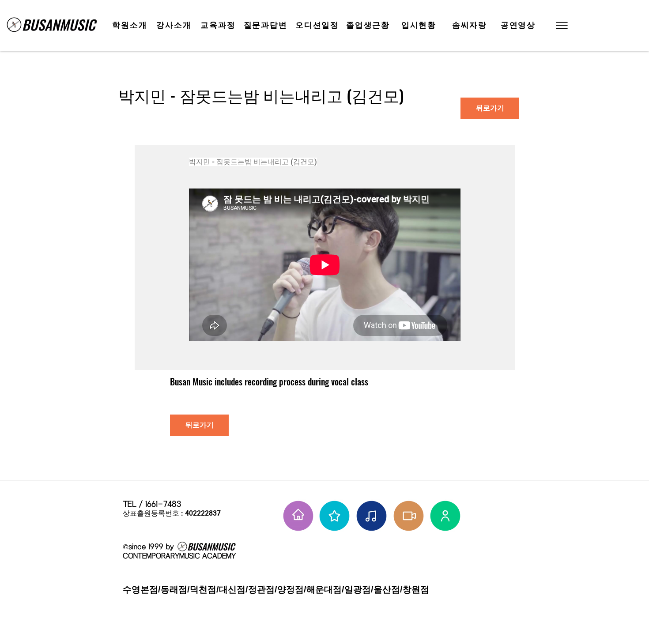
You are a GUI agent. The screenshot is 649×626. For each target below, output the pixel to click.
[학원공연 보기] (408, 515)
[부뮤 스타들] (334, 515)
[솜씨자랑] (371, 515)
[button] (561, 25)
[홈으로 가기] (298, 515)
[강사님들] (445, 515)
